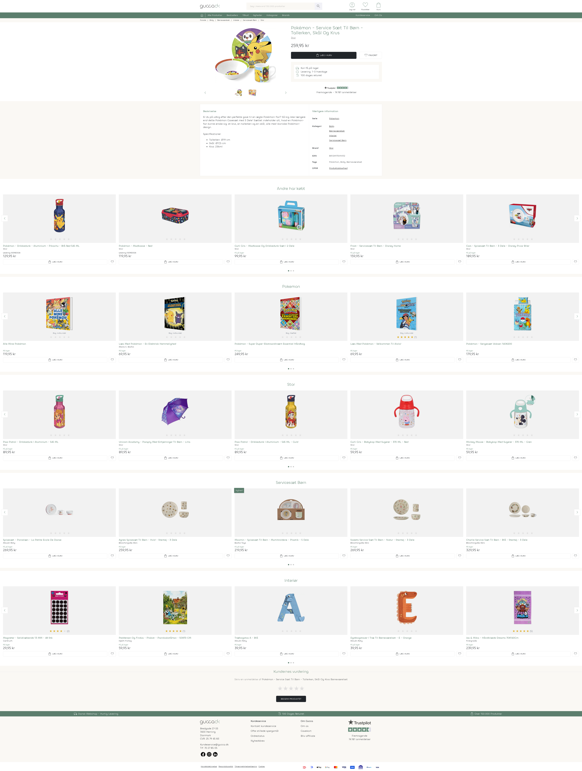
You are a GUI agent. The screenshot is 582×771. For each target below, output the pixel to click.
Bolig (331, 126)
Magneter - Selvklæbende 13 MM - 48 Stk (28, 637)
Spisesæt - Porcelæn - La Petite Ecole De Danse (32, 539)
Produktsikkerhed (338, 168)
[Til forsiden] (210, 6)
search (318, 6)
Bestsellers (232, 15)
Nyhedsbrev (258, 740)
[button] (205, 93)
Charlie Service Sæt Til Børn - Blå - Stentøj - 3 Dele (496, 539)
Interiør (333, 135)
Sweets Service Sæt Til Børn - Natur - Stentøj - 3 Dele (382, 539)
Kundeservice (363, 15)
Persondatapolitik (226, 766)
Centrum (7, 641)
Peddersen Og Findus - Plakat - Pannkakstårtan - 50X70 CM (155, 637)
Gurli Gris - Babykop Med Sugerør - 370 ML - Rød (379, 441)
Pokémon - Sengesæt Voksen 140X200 (489, 343)
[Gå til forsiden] (210, 721)
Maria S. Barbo (126, 347)
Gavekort (306, 730)
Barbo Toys (240, 543)
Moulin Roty (9, 543)
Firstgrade (471, 641)
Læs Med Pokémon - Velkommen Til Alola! (375, 343)
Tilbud (245, 15)
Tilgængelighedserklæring (246, 766)
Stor (293, 37)
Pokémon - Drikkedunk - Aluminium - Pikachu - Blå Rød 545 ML (41, 245)
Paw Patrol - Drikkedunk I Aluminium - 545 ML (30, 441)
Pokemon (334, 118)
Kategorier (272, 15)
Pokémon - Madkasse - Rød (135, 245)
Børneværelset (337, 130)
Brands (285, 15)
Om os (304, 726)
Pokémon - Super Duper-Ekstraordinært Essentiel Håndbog (270, 343)
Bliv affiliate (308, 735)
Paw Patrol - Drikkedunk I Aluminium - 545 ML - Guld (266, 441)
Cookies (262, 766)
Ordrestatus (257, 735)
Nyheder (257, 15)
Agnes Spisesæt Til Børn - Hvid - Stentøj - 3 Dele (148, 539)
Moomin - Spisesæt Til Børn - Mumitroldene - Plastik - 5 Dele (272, 539)
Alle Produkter (215, 15)
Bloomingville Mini (128, 543)
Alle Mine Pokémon (14, 343)
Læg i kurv (324, 55)
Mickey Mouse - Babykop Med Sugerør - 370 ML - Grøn (499, 441)
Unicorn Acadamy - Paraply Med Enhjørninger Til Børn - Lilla (154, 441)
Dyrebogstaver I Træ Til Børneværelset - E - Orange (380, 637)
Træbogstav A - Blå (246, 637)
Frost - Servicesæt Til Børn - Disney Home (375, 245)
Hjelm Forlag (125, 641)
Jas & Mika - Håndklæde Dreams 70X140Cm (492, 637)
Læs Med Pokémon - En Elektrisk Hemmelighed (147, 343)
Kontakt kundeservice (263, 726)
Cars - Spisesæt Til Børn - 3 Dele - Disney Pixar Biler (497, 245)
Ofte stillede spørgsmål (265, 730)
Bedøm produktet (291, 698)
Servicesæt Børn (337, 140)
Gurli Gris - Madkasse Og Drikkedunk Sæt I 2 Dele (264, 245)
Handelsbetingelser (209, 766)
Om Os (378, 15)
